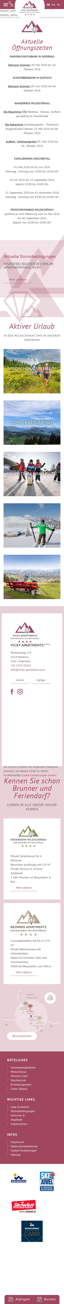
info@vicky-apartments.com (28, 669)
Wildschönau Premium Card (32, 371)
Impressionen (19, 1124)
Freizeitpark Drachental (32, 474)
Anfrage (40, 680)
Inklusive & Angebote (18, 1117)
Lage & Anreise (20, 1107)
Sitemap (16, 1154)
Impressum (17, 1142)
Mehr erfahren (18, 279)
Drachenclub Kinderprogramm (21, 1082)
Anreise (20, 680)
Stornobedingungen (23, 1111)
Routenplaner (22, 1036)
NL (58, 4)
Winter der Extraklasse (32, 525)
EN (53, 4)
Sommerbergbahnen (23, 1067)
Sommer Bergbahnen (32, 422)
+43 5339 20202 (21, 665)
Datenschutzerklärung (24, 1146)
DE (48, 4)
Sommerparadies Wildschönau (32, 577)
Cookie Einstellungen (24, 1150)
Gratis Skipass (19, 1088)
